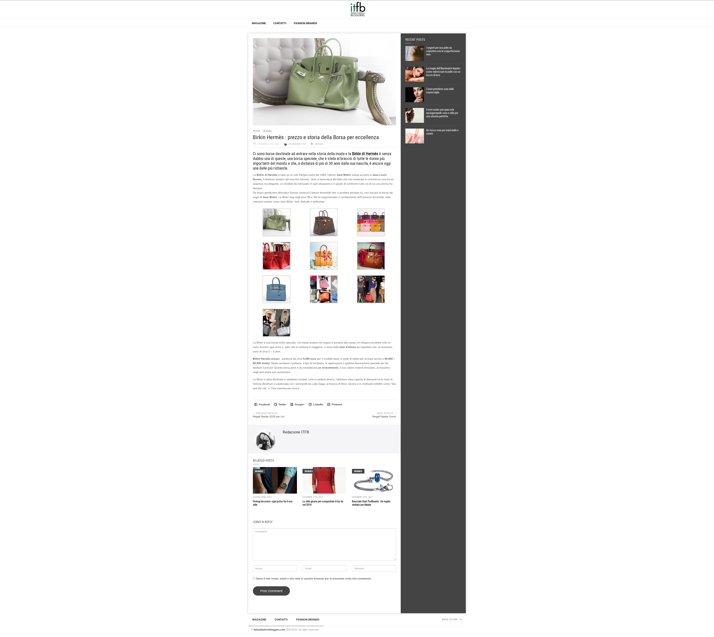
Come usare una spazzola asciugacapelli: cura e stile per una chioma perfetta (442, 113)
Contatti (279, 23)
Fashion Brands (305, 23)
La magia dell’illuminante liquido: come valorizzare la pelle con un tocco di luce (443, 72)
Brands (267, 130)
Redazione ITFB (297, 144)
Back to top (450, 619)
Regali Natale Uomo (384, 416)
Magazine (259, 23)
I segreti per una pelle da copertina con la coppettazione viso (443, 51)
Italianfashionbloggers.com (269, 629)
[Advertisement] (433, 204)
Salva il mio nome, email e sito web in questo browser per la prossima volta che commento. (314, 578)
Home (256, 130)
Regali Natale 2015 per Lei (268, 416)
